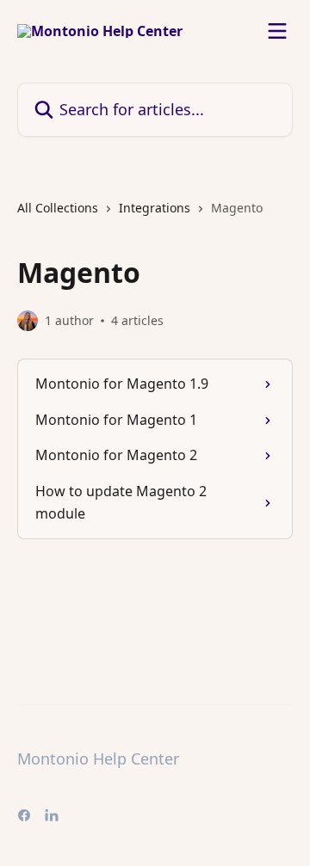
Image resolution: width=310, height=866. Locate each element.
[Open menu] (277, 31)
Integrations (154, 208)
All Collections (57, 208)
